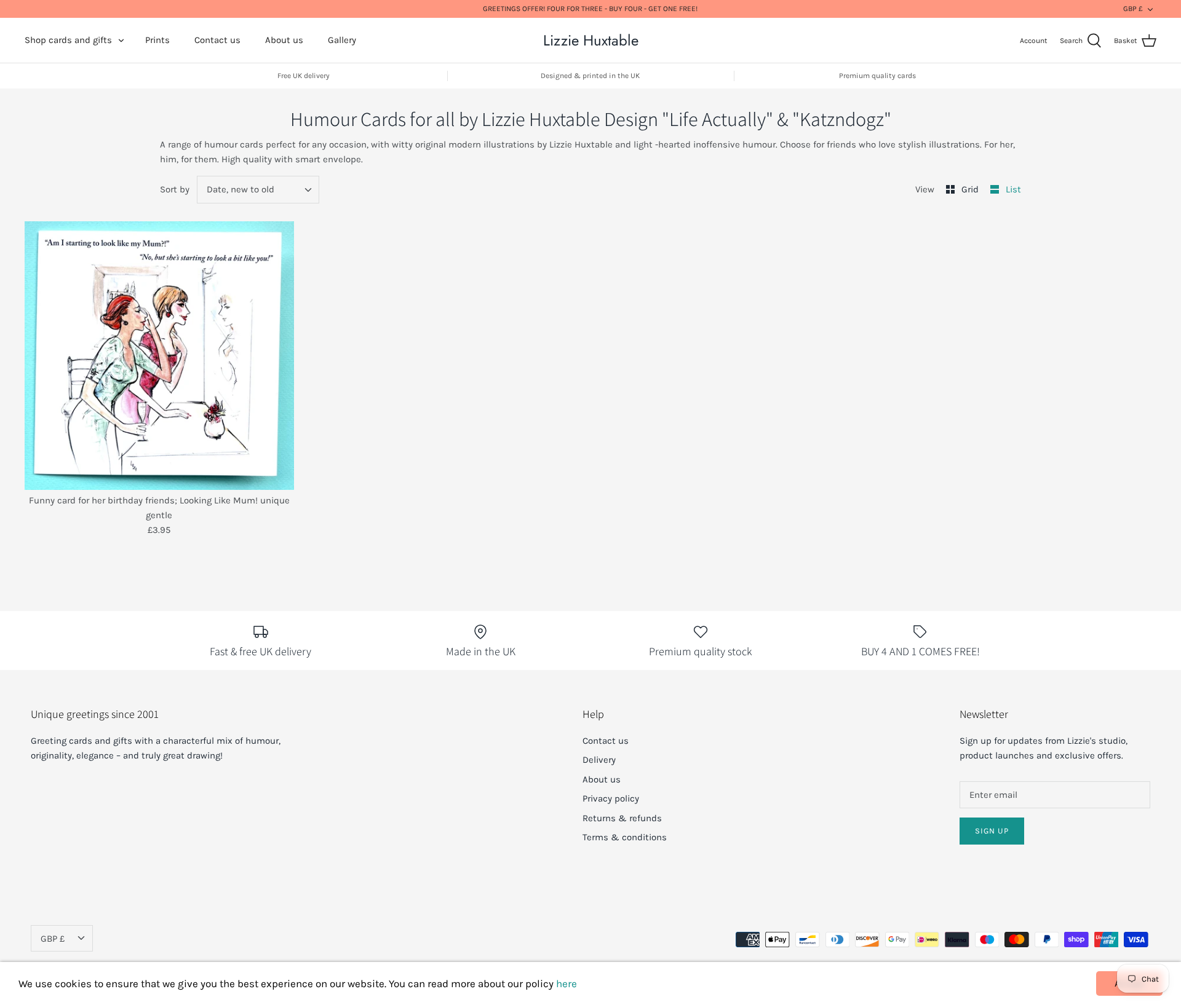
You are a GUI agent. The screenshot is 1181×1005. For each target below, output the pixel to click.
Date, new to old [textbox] (240, 189)
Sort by (174, 189)
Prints (157, 39)
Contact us (217, 39)
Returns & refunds (622, 818)
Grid (971, 189)
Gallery (342, 39)
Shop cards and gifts (68, 39)
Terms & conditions (625, 837)
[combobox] (258, 189)
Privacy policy (611, 798)
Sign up (992, 830)
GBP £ (1133, 8)
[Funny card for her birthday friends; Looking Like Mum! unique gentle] (159, 356)
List (1013, 189)
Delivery (599, 759)
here (566, 983)
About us (284, 39)
